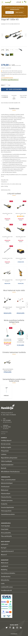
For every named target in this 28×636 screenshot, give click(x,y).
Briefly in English (6, 447)
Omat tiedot (4, 529)
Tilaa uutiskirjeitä (6, 536)
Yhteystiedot (5, 451)
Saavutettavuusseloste (8, 514)
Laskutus (3, 454)
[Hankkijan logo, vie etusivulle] (9, 2)
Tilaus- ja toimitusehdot (8, 480)
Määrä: (2, 85)
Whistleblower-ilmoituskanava (10, 471)
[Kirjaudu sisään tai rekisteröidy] (22, 2)
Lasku (2, 583)
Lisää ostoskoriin (15, 89)
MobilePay (4, 570)
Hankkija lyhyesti (6, 440)
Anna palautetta (6, 533)
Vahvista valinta (9, 12)
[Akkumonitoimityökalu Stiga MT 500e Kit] (14, 35)
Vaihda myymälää (19, 12)
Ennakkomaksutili (6, 590)
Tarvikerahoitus (5, 576)
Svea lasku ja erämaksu (8, 573)
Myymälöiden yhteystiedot (9, 458)
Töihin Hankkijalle (6, 461)
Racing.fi (3, 548)
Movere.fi (4, 555)
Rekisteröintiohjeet (7, 483)
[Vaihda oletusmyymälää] (20, 2)
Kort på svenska (5, 444)
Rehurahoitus (5, 580)
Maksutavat (4, 490)
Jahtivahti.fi (4, 544)
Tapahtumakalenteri (7, 465)
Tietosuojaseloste (6, 511)
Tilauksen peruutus (7, 500)
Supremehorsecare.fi (7, 551)
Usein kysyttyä (5, 526)
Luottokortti (4, 566)
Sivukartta (4, 504)
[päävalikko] (2, 2)
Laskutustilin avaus (7, 587)
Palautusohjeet (5, 493)
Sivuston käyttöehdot (7, 507)
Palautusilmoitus (6, 497)
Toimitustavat (5, 486)
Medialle (3, 468)
